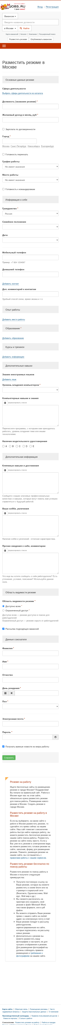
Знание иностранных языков (18, 374)
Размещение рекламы (39, 1009)
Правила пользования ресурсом (44, 1015)
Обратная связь (21, 1009)
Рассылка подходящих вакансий (22, 628)
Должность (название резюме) (19, 101)
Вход (40, 6)
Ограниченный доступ (16, 610)
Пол (4, 701)
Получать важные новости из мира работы (27, 746)
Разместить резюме (18, 39)
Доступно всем (13, 606)
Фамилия (7, 648)
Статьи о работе (25, 1018)
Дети (5, 235)
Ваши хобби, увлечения (15, 508)
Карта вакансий (12, 34)
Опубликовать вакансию (41, 39)
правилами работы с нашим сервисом (28, 857)
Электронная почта (12, 718)
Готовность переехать (16, 154)
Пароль (6, 732)
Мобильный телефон (14, 252)
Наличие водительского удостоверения (24, 441)
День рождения (10, 688)
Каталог (23, 34)
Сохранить (9, 757)
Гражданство (9, 208)
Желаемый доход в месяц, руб (19, 114)
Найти (25, 28)
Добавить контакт (10, 283)
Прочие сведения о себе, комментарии (24, 545)
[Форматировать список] (5, 402)
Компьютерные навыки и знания (20, 398)
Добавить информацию (13, 356)
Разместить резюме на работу (27, 1022)
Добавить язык (9, 379)
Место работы (10, 174)
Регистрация (52, 6)
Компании (33, 34)
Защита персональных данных (34, 1011)
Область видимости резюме (18, 601)
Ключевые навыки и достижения (20, 465)
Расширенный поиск (47, 34)
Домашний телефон (13, 269)
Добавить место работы (13, 319)
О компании (53, 1011)
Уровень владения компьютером (20, 384)
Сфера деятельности (14, 88)
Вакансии (9, 16)
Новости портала (10, 1018)
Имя (4, 661)
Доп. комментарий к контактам (19, 289)
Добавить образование (13, 338)
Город (5, 136)
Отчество (7, 674)
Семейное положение (14, 221)
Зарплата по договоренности (20, 129)
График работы (11, 161)
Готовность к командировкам (20, 189)
